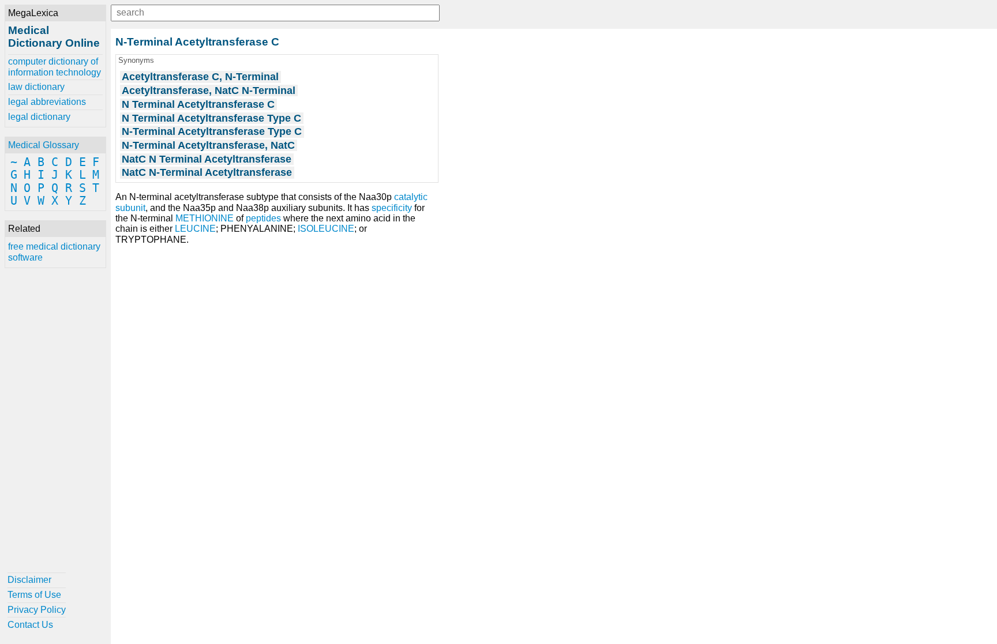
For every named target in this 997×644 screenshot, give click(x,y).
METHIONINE (204, 218)
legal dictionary (39, 117)
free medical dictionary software (54, 252)
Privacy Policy (37, 610)
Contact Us (30, 625)
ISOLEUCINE (326, 229)
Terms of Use (34, 595)
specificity (392, 208)
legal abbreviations (47, 102)
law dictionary (36, 87)
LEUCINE (195, 229)
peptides (263, 218)
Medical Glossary (43, 145)
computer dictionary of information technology (54, 67)
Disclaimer (29, 580)
